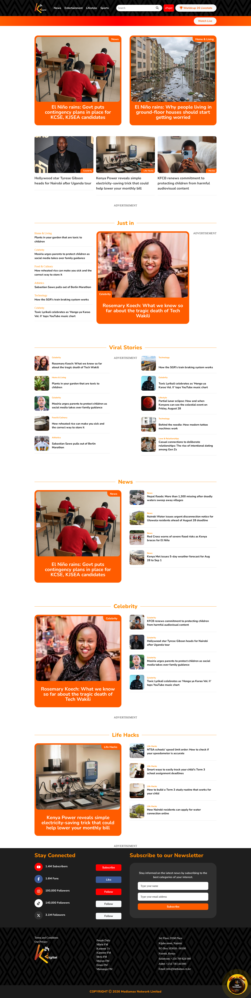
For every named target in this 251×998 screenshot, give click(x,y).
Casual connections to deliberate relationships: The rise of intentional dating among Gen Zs (186, 445)
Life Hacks (149, 170)
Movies (211, 170)
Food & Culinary (43, 266)
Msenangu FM (104, 969)
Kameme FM (103, 953)
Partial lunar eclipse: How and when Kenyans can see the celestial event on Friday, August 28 (183, 404)
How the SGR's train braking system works (61, 299)
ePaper (168, 8)
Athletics (39, 283)
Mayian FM (102, 961)
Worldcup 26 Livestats (197, 8)
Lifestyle (91, 8)
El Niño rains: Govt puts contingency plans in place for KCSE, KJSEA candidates (78, 112)
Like (108, 880)
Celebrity (87, 170)
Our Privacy (41, 942)
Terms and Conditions (46, 938)
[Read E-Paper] (237, 984)
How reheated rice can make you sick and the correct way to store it (78, 425)
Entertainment (74, 8)
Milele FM (102, 944)
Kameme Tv (103, 949)
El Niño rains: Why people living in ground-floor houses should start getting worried (173, 112)
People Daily (103, 940)
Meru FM (101, 957)
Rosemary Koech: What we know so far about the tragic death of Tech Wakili (143, 310)
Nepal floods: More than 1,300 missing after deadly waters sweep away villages (179, 498)
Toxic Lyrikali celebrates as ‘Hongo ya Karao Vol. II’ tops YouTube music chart (183, 385)
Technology (40, 295)
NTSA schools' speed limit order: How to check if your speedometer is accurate (178, 751)
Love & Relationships (169, 438)
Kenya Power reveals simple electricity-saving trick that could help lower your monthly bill (122, 183)
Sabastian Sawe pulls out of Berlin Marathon (62, 287)
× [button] (247, 974)
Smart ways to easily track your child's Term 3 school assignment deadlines (176, 771)
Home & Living (204, 39)
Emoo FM (102, 965)
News (57, 8)
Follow (108, 892)
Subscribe (173, 907)
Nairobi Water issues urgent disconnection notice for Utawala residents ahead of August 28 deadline (180, 518)
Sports (104, 8)
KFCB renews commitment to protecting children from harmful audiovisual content (184, 183)
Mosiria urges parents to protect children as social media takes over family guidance (79, 405)
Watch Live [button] (205, 21)
